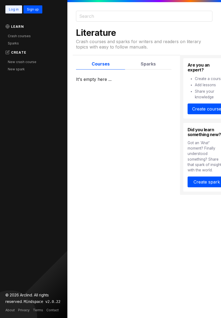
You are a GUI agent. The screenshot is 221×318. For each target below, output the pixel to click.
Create (18, 52)
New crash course (22, 62)
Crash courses (19, 36)
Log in (14, 9)
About (10, 310)
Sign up (33, 9)
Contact (52, 310)
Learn (17, 27)
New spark (16, 69)
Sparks (13, 43)
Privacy (24, 310)
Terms (38, 310)
